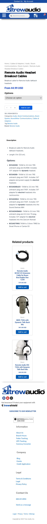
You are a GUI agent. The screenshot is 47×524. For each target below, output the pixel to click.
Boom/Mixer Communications (21, 118)
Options (9, 93)
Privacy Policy (21, 484)
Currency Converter (23, 444)
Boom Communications (26, 116)
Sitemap (31, 514)
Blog (18, 458)
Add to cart (25, 108)
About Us (19, 433)
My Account (28, 1)
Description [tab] (11, 140)
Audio (27, 63)
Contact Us (18, 1)
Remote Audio (12, 123)
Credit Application (23, 464)
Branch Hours (21, 436)
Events (19, 461)
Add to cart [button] (22, 287)
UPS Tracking (21, 441)
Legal (18, 481)
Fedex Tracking (22, 438)
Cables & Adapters (17, 63)
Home (7, 63)
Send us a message (23, 505)
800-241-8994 (21, 499)
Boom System (23, 66)
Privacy (20, 514)
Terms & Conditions (23, 479)
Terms (26, 514)
